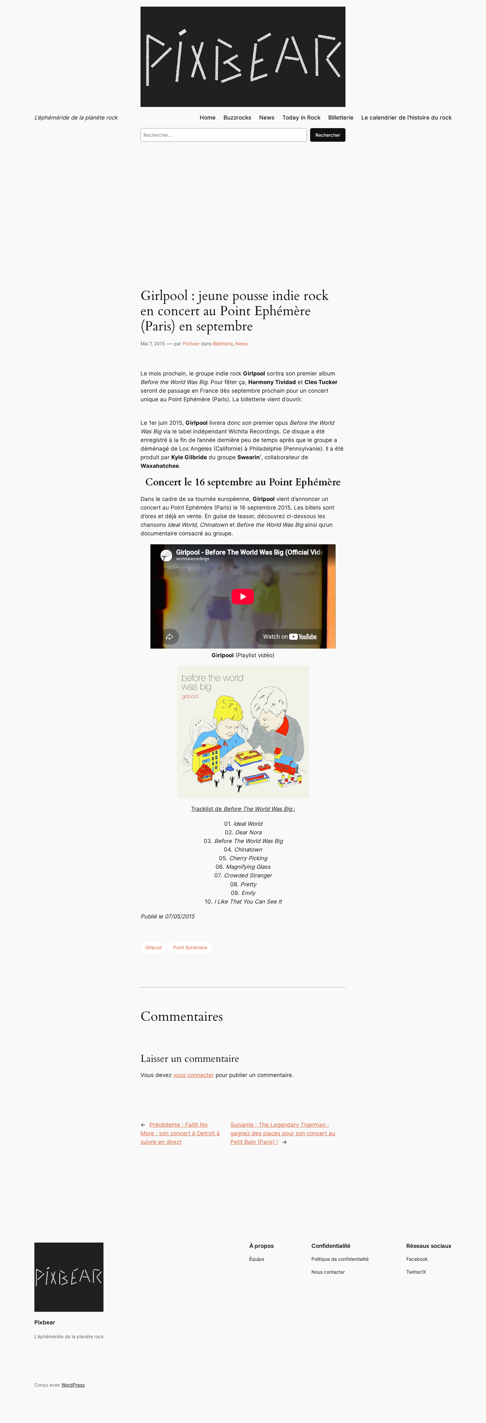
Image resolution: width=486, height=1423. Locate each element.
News (241, 343)
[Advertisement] (243, 201)
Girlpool (153, 947)
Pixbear (191, 343)
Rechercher (327, 135)
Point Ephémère (190, 947)
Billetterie (223, 343)
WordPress (73, 1385)
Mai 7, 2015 (153, 343)
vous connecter (193, 1075)
